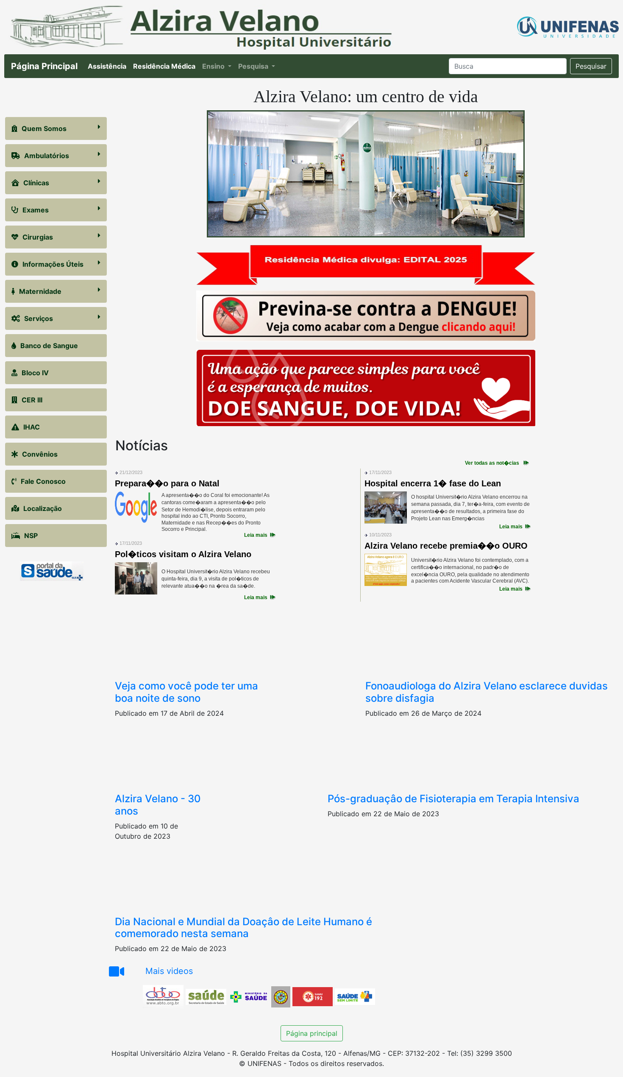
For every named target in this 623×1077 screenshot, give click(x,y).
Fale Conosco (43, 481)
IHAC (31, 427)
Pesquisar (591, 66)
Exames (35, 210)
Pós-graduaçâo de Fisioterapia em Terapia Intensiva (453, 798)
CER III (32, 400)
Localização (42, 508)
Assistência (109, 65)
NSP (31, 535)
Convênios (40, 454)
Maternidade (40, 291)
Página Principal (44, 66)
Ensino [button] (214, 66)
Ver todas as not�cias (492, 463)
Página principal (311, 1033)
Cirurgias (37, 237)
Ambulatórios (46, 155)
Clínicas (36, 183)
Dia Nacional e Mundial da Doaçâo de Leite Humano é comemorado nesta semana (243, 927)
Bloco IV (35, 372)
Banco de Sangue (49, 345)
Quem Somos (44, 128)
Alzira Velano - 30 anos (158, 804)
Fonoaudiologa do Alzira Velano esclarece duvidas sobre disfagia (486, 692)
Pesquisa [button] (254, 66)
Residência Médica (166, 65)
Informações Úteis (52, 264)
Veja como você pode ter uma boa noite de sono (186, 692)
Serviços (38, 318)
